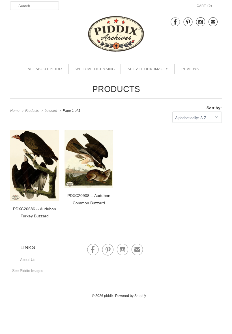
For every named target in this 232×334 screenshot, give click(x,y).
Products (116, 89)
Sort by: (214, 108)
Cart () (204, 5)
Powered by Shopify (130, 296)
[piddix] (116, 35)
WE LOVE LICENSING (95, 69)
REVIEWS (190, 69)
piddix (108, 296)
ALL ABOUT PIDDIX (45, 69)
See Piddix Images (27, 271)
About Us (27, 260)
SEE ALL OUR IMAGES (148, 69)
